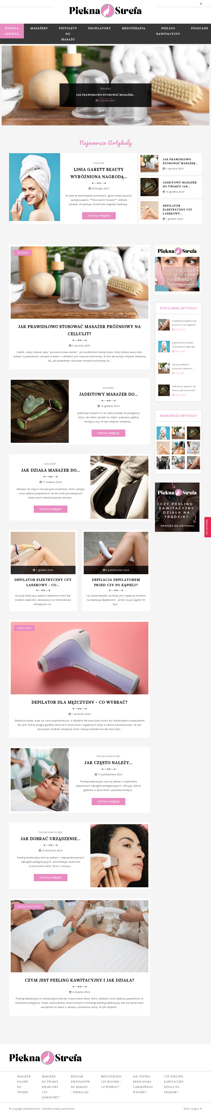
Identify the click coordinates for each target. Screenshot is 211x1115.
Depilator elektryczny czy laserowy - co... (43, 582)
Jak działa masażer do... (50, 470)
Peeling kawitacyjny (168, 31)
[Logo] (105, 10)
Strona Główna (12, 31)
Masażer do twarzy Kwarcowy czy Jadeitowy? (51, 1087)
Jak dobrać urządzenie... (51, 838)
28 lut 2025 (179, 351)
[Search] (201, 3)
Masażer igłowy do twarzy (24, 1084)
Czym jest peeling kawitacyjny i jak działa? (79, 980)
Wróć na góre (192, 1108)
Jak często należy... (108, 762)
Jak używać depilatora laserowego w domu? (143, 1084)
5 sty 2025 (179, 373)
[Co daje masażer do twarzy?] (178, 269)
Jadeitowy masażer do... (108, 394)
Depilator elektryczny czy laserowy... (178, 209)
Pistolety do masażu (68, 33)
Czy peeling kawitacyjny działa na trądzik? (173, 1084)
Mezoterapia (134, 28)
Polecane (99, 163)
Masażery (39, 28)
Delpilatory (99, 28)
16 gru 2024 (180, 395)
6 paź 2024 (179, 329)
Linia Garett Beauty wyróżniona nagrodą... (98, 173)
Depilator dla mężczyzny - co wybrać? (79, 702)
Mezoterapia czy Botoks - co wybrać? (111, 1082)
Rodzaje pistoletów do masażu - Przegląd (80, 1084)
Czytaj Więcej (99, 215)
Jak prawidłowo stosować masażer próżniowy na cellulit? (79, 330)
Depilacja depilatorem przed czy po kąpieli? (116, 582)
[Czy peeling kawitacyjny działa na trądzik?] (178, 507)
